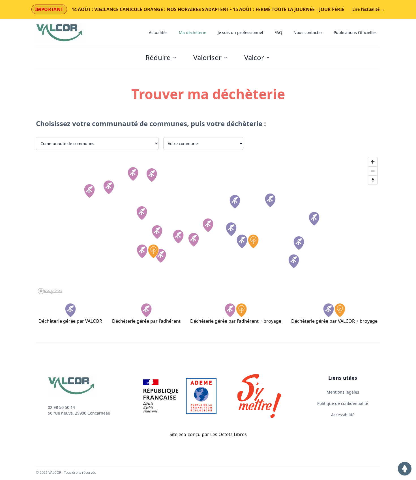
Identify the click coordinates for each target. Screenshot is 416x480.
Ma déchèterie (192, 32)
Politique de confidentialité (342, 403)
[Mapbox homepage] (50, 291)
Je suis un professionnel (240, 32)
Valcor (254, 57)
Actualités (158, 32)
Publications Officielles (355, 32)
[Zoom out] (372, 170)
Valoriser (207, 57)
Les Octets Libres (228, 434)
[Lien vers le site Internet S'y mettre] (259, 396)
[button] (404, 468)
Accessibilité (343, 414)
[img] (89, 191)
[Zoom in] (372, 161)
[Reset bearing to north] (372, 179)
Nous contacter (307, 32)
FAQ (278, 32)
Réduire (158, 57)
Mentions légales (343, 392)
